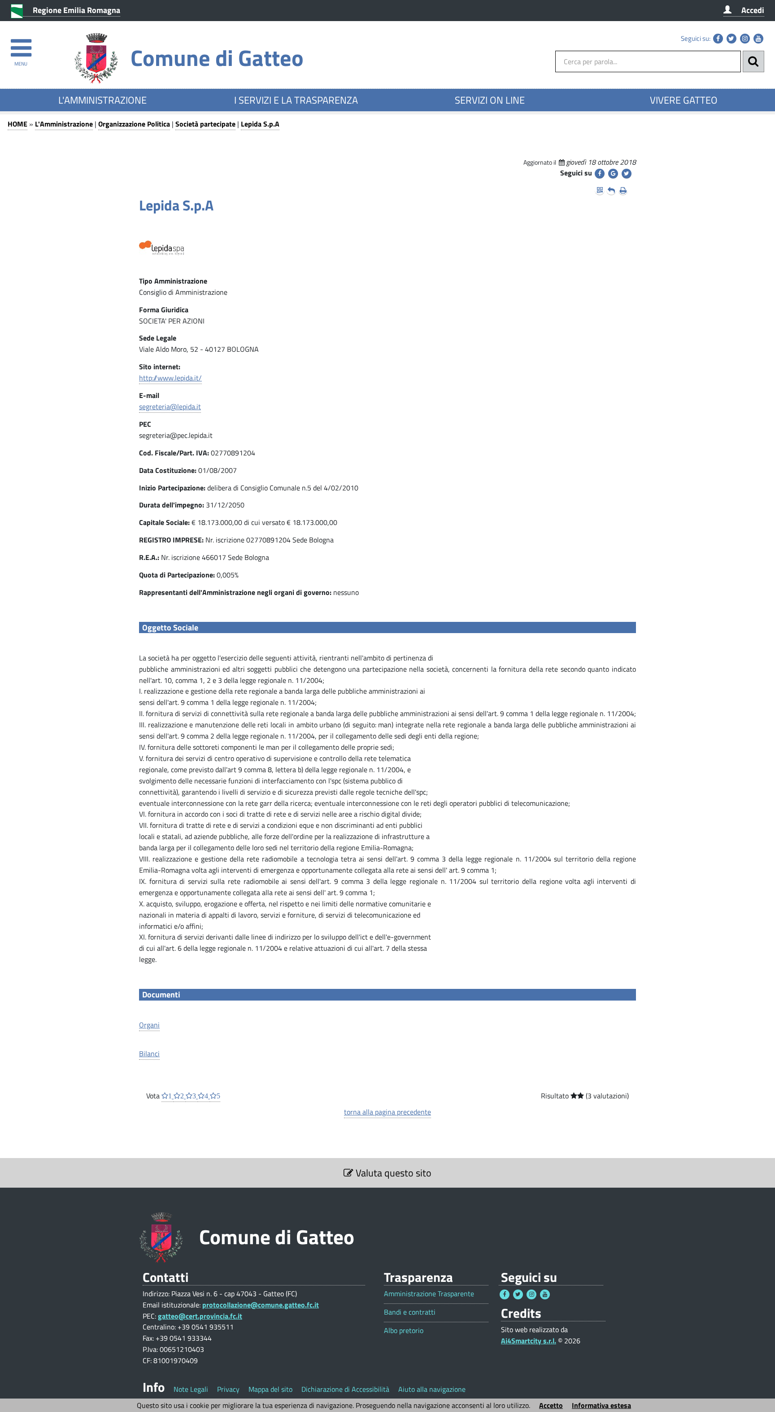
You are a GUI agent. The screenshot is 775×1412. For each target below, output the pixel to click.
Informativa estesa (601, 1405)
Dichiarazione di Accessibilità (345, 1389)
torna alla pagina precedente (387, 1111)
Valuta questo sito (392, 1173)
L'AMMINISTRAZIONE (102, 100)
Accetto (551, 1405)
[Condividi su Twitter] (626, 174)
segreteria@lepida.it (170, 406)
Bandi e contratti (409, 1312)
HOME (17, 123)
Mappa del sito (270, 1389)
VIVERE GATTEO (684, 100)
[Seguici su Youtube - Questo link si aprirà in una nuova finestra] (758, 39)
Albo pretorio (403, 1330)
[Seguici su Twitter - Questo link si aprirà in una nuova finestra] (731, 39)
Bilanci (149, 1053)
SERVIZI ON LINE (490, 100)
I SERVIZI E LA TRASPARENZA (296, 100)
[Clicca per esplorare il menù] (21, 44)
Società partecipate (205, 123)
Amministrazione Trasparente (429, 1294)
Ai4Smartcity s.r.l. (528, 1340)
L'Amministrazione (64, 123)
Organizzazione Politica (134, 123)
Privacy (228, 1389)
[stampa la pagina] (623, 190)
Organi (149, 1024)
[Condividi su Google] (613, 174)
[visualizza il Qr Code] (600, 190)
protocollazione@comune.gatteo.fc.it (260, 1304)
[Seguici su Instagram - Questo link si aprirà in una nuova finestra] (745, 39)
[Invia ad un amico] (611, 190)
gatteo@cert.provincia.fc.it (200, 1316)
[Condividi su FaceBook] (600, 174)
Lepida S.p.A (260, 123)
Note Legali (191, 1389)
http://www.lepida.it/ (170, 377)
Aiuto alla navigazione (432, 1389)
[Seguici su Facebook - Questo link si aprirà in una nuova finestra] (718, 39)
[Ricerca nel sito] (753, 61)
